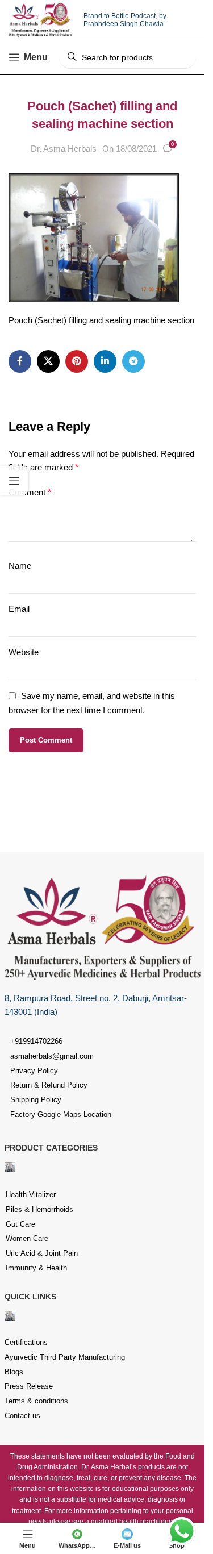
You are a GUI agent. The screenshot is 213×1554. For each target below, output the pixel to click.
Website (24, 652)
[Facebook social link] (20, 361)
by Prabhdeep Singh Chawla (124, 20)
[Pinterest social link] (76, 361)
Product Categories (51, 1147)
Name (20, 565)
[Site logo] (40, 19)
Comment (30, 492)
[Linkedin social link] (105, 361)
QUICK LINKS (30, 1296)
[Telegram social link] (133, 361)
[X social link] (48, 361)
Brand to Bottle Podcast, (121, 16)
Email (19, 609)
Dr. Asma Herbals (64, 148)
